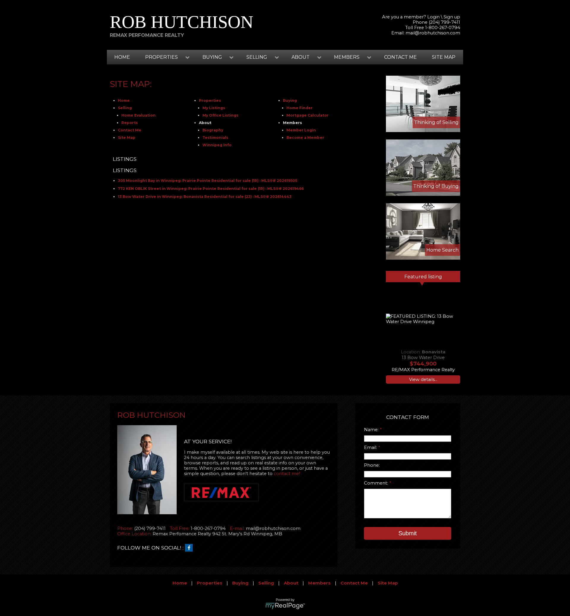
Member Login (301, 130)
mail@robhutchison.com (433, 33)
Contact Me (400, 57)
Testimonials (215, 137)
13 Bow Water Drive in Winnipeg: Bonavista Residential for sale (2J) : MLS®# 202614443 (205, 196)
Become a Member (305, 137)
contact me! (287, 473)
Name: (372, 429)
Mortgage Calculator (307, 115)
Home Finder (299, 108)
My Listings (213, 108)
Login (433, 17)
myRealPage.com (285, 606)
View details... (423, 379)
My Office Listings (220, 115)
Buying (290, 100)
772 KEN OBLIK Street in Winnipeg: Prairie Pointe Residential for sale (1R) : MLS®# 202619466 (211, 188)
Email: (371, 447)
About (291, 583)
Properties (210, 100)
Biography (212, 130)
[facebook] (190, 548)
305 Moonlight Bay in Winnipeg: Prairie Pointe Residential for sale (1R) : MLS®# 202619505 (207, 180)
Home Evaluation (138, 115)
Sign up (452, 17)
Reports (129, 122)
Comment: (376, 483)
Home (122, 57)
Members (319, 583)
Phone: (372, 465)
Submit (407, 533)
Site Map (443, 57)
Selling (125, 108)
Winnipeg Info (217, 145)
